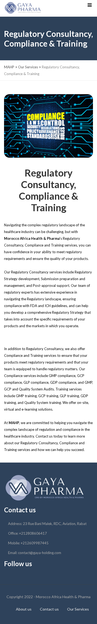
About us (24, 609)
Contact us (49, 609)
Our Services (78, 609)
